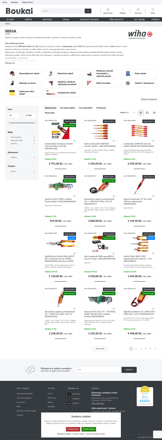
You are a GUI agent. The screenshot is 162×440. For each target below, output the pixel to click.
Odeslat (129, 369)
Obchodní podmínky (25, 394)
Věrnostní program (24, 398)
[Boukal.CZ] (19, 11)
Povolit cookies (88, 429)
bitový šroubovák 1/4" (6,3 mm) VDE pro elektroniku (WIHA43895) (138, 201)
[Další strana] (155, 349)
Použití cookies (78, 434)
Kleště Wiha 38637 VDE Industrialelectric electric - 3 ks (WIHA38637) (138, 258)
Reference (52, 398)
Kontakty (14, 2)
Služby (50, 402)
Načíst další (100, 349)
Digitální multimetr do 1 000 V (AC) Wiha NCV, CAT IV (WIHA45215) (139, 313)
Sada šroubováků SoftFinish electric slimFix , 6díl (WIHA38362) (100, 145)
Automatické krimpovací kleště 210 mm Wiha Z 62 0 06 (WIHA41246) (59, 146)
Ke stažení (21, 402)
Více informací (98, 403)
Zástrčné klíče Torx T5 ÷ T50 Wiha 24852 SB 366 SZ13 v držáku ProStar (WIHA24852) (99, 314)
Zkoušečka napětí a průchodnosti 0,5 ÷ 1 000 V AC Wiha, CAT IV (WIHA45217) (99, 201)
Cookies (20, 415)
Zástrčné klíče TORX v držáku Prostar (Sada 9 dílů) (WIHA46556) (60, 200)
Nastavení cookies (64, 434)
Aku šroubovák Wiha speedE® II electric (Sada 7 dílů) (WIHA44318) (99, 257)
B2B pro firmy (27, 2)
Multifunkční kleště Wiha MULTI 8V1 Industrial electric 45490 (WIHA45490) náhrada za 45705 (60, 258)
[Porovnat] (74, 141)
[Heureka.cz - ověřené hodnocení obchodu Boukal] (145, 405)
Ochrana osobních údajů (26, 411)
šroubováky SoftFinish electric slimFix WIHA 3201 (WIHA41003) (139, 145)
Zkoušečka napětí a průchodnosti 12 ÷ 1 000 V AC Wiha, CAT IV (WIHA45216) (60, 314)
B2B (18, 407)
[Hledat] (88, 11)
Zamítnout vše (73, 429)
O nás (5, 2)
